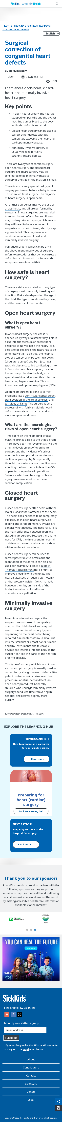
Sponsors (31, 1083)
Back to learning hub (31, 811)
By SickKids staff (16, 71)
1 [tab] (27, 930)
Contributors (31, 1067)
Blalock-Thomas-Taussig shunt (28, 568)
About (31, 1059)
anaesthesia (12, 208)
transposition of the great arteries (26, 399)
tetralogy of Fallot (16, 403)
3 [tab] (35, 930)
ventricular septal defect (40, 395)
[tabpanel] (16, 919)
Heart (6, 25)
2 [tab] (31, 930)
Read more (37, 759)
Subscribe (11, 1038)
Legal (26, 1049)
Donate (31, 1091)
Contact (31, 1075)
